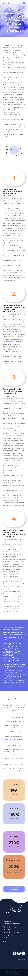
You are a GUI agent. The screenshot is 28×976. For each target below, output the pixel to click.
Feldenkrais (14, 339)
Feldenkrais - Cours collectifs (12, 932)
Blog (4, 941)
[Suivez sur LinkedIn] (23, 953)
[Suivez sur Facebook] (14, 953)
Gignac (7, 728)
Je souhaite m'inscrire (14, 888)
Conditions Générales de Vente (18, 962)
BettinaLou (14, 973)
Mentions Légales (21, 959)
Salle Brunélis (20, 764)
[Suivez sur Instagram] (19, 953)
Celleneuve (7, 739)
